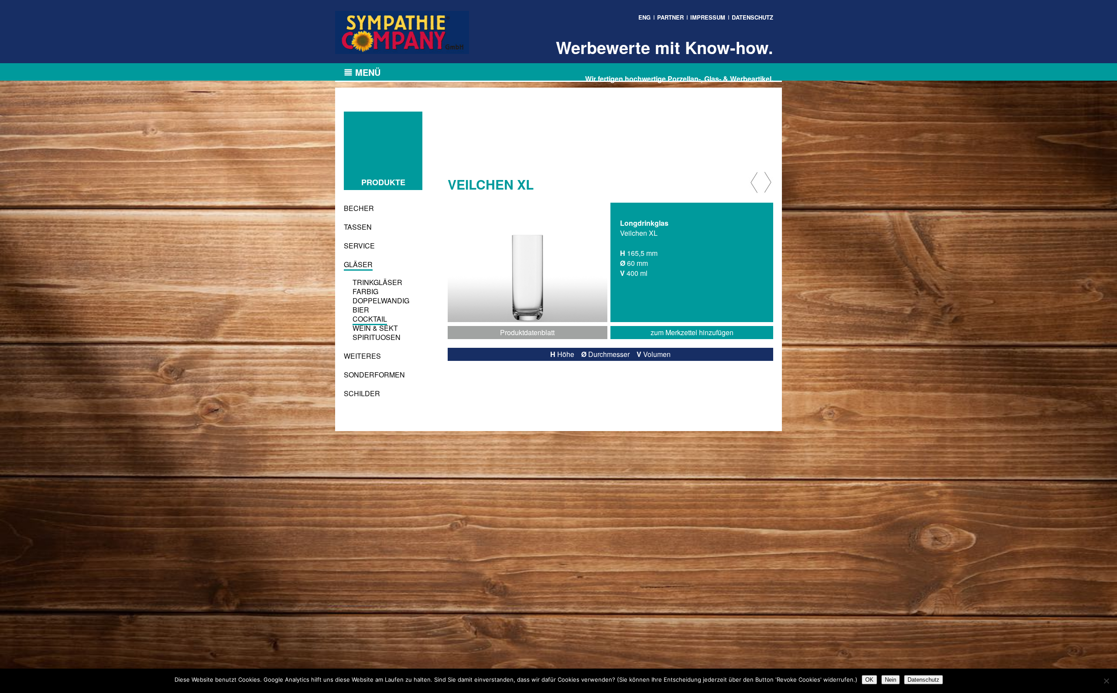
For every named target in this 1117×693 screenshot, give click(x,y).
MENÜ (367, 72)
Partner (670, 17)
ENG (644, 17)
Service (359, 246)
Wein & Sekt (375, 328)
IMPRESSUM (707, 17)
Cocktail (370, 319)
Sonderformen (374, 375)
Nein (890, 679)
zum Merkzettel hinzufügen (692, 332)
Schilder (362, 393)
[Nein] (1106, 680)
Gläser (358, 264)
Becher (359, 208)
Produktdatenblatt (527, 332)
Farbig (365, 291)
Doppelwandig (381, 301)
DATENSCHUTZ (752, 17)
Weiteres (362, 356)
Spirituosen (377, 337)
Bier (361, 310)
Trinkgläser (377, 282)
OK (869, 679)
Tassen (358, 227)
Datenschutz (923, 679)
